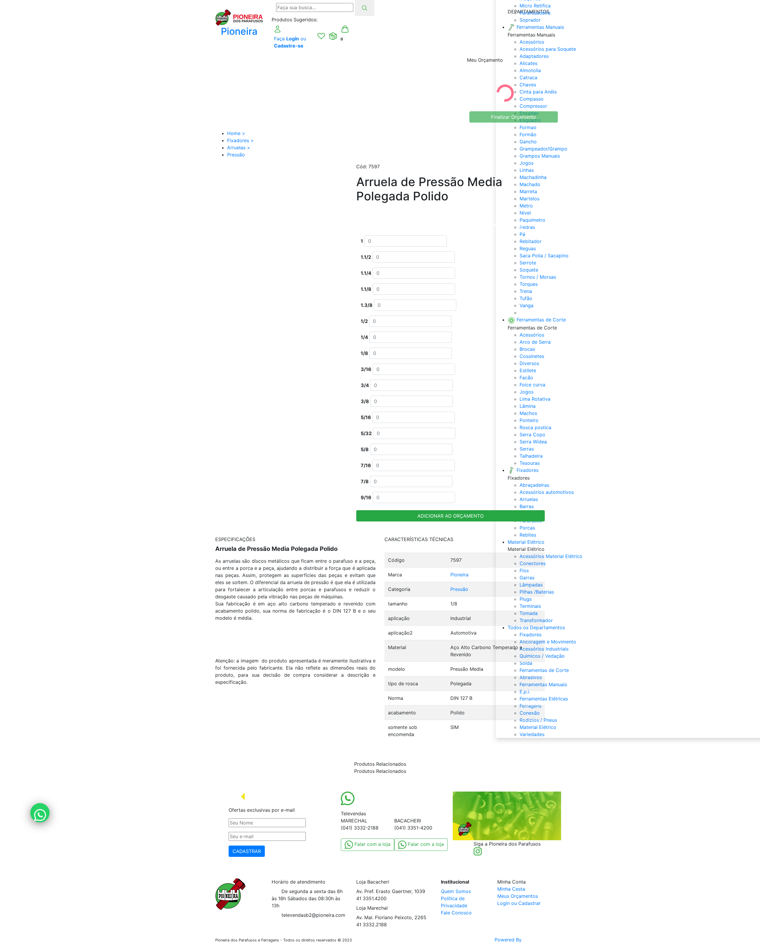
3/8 (365, 401)
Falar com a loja (371, 844)
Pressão (459, 589)
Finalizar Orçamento (513, 117)
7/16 (366, 465)
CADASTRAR (246, 851)
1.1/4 (366, 273)
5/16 (366, 417)
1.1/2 (366, 257)
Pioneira (459, 575)
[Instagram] (478, 851)
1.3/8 (367, 305)
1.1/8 (366, 289)
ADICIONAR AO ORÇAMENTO (450, 516)
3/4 (365, 385)
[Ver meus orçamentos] (333, 36)
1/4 (364, 337)
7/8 (365, 481)
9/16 (366, 497)
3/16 (366, 369)
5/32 (366, 433)
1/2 (364, 321)
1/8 (364, 353)
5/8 (365, 449)
